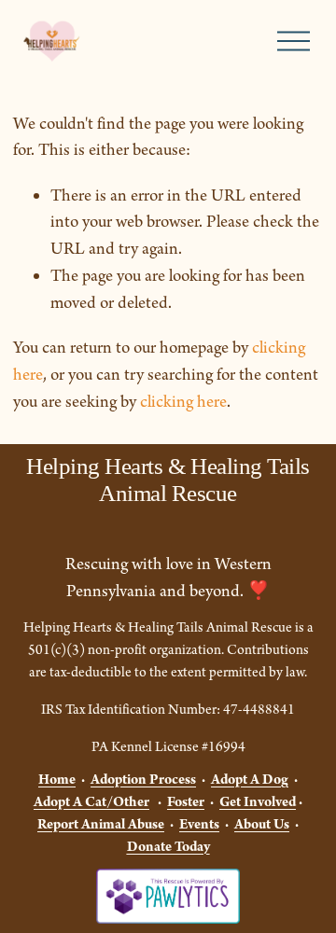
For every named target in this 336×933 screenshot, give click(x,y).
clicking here (183, 402)
